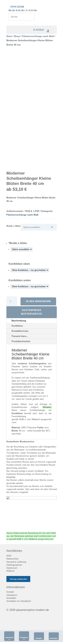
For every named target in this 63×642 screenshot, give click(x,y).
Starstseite (9, 638)
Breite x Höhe (13, 226)
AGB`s (22, 419)
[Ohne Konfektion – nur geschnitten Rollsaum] (30, 286)
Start (9, 36)
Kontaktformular (20, 331)
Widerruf (36, 419)
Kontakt (39, 638)
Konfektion (17, 326)
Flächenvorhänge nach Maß (38, 36)
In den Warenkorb (38, 301)
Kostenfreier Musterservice (31, 312)
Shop (17, 36)
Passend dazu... (20, 336)
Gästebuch (24, 638)
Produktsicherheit (21, 341)
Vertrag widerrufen (18, 579)
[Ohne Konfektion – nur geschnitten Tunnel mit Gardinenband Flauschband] (30, 270)
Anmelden (54, 638)
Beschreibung (19, 320)
